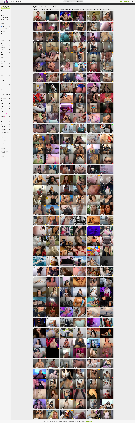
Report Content (3, 140)
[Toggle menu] (1, 1)
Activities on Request (65, 9)
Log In (132, 1)
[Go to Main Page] (6, 1)
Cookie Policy (77, 421)
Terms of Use (3, 145)
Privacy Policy (3, 143)
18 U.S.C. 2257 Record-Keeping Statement (4, 152)
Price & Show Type (54, 9)
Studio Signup (3, 148)
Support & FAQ (3, 137)
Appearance (37, 9)
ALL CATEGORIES (6, 132)
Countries (45, 9)
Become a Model (3, 146)
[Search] (75, 1)
